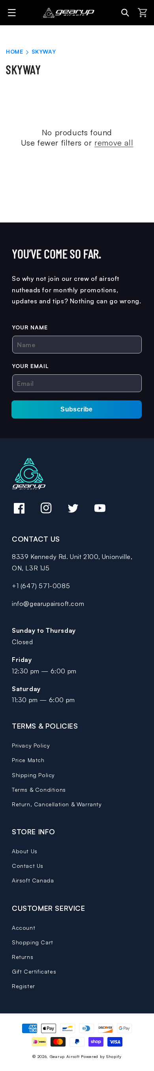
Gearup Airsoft (65, 1056)
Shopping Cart (32, 942)
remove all (113, 143)
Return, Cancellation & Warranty (57, 804)
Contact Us (27, 865)
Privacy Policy (31, 745)
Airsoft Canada (33, 880)
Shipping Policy (33, 775)
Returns (22, 956)
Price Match (28, 760)
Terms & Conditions (39, 789)
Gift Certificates (34, 971)
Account (23, 927)
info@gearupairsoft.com (48, 603)
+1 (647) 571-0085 (41, 586)
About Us (25, 851)
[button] (13, 12)
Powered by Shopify (101, 1056)
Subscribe (76, 409)
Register (23, 986)
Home (14, 51)
